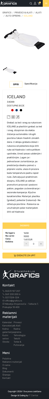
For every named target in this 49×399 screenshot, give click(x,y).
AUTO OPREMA (13, 16)
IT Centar (33, 395)
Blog (4, 368)
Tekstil (17, 338)
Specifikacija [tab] (30, 83)
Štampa (6, 375)
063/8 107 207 (12, 291)
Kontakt (6, 378)
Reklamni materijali (12, 362)
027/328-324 (12, 297)
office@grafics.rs (13, 300)
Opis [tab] (16, 84)
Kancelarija (8, 325)
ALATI (39, 12)
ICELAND (28, 16)
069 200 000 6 (12, 294)
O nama (6, 365)
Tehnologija (19, 335)
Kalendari (7, 322)
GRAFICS (6, 12)
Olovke (5, 342)
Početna (6, 358)
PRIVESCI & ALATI (23, 12)
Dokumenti (8, 371)
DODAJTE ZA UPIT (26, 255)
